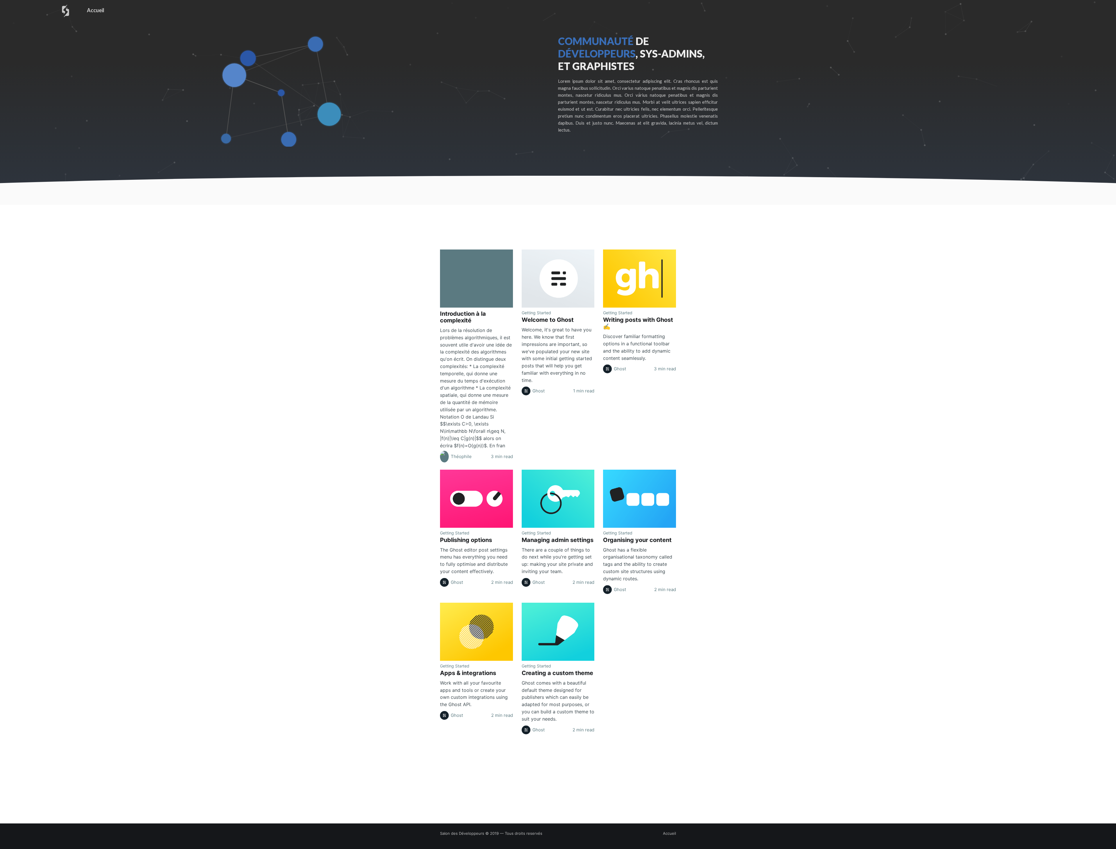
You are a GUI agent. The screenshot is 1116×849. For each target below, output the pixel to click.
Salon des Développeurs (462, 833)
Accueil (95, 10)
